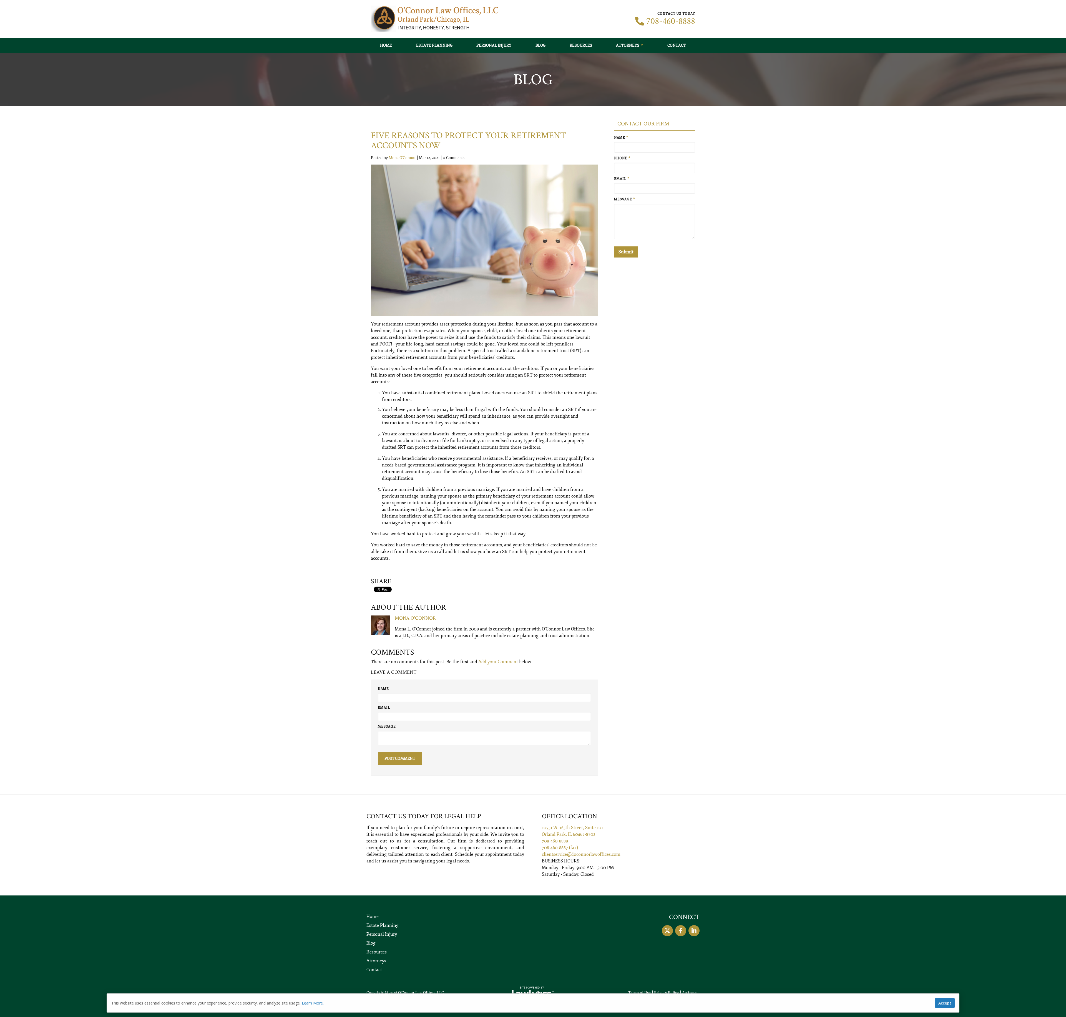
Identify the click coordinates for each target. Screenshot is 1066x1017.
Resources (581, 45)
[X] (667, 930)
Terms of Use (639, 992)
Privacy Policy (666, 992)
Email (384, 708)
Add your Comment (498, 662)
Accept (944, 1003)
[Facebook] (680, 930)
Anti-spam (691, 992)
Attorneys (627, 45)
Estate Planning (434, 45)
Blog (540, 45)
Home (386, 45)
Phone (622, 158)
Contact (676, 45)
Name (383, 689)
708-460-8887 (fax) (560, 848)
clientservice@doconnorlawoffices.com (581, 854)
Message (387, 727)
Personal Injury (493, 45)
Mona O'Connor (402, 157)
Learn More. (313, 1003)
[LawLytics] (533, 992)
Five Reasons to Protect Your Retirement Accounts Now (468, 140)
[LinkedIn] (694, 930)
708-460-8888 (670, 21)
